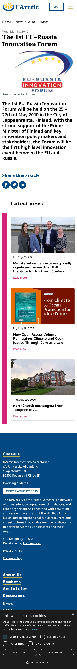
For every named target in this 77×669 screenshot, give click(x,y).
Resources (14, 595)
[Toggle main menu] (70, 6)
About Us (12, 575)
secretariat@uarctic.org (21, 491)
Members (12, 582)
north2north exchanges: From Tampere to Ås (38, 407)
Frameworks (32, 543)
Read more (20, 277)
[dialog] (38, 639)
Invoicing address (15, 483)
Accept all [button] (20, 652)
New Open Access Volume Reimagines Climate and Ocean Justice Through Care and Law (39, 338)
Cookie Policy (12, 558)
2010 (31, 22)
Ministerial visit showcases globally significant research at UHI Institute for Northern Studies (42, 267)
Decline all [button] (56, 652)
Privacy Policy (12, 551)
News (19, 22)
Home (6, 22)
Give (56, 6)
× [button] (72, 613)
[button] (38, 662)
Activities (15, 589)
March (44, 22)
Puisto (28, 539)
